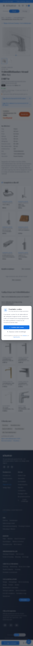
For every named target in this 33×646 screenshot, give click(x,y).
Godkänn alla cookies (17, 327)
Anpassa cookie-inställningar (17, 332)
